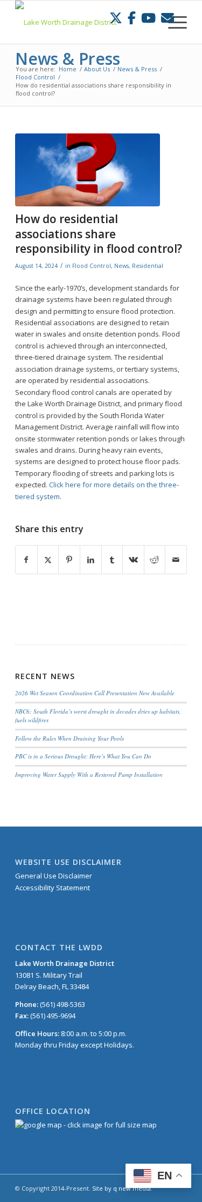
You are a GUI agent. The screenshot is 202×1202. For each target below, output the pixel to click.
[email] (167, 17)
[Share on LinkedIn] (90, 560)
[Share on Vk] (133, 560)
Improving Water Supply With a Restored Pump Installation (89, 774)
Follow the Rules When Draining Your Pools (69, 738)
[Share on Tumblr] (112, 560)
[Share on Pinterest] (69, 560)
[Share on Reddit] (154, 560)
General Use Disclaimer (53, 876)
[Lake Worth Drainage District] (83, 22)
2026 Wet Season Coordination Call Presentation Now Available (95, 693)
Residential (147, 266)
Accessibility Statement (52, 887)
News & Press (67, 59)
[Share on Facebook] (26, 560)
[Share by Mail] (175, 560)
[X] (115, 17)
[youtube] (148, 17)
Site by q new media (121, 1188)
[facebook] (132, 17)
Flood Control (91, 266)
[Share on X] (48, 560)
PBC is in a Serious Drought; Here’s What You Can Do (83, 756)
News (121, 266)
